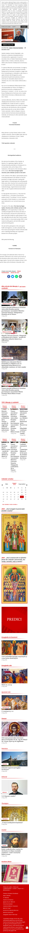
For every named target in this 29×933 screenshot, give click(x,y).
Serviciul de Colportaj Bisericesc (10, 910)
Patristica (5, 748)
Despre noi (20, 888)
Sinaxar (4, 718)
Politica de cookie (7, 887)
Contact (15, 888)
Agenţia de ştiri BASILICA (9, 902)
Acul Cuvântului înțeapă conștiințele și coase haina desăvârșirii (14, 657)
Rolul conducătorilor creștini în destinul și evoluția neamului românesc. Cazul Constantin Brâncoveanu (12, 851)
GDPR (13, 26)
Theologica (5, 803)
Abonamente (6, 890)
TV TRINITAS (6, 897)
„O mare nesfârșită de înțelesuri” (12, 823)
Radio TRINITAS (6, 895)
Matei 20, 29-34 (7, 685)
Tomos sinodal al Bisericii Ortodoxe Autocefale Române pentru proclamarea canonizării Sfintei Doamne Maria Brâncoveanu (14, 391)
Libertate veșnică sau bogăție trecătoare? (11, 769)
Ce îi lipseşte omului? (9, 796)
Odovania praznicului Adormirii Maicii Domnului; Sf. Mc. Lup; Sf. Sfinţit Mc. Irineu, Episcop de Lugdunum (14, 739)
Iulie (6, 484)
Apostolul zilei (6, 692)
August (14, 484)
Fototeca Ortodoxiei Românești (10, 893)
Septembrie (22, 484)
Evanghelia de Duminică (9, 637)
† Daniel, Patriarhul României (16, 48)
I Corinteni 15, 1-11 (7, 711)
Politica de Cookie (6, 26)
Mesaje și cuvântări (6, 40)
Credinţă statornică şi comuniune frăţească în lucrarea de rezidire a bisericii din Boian (23, 451)
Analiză (4, 830)
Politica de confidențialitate (10, 887)
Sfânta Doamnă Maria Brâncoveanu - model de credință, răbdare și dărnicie (5, 450)
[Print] (20, 276)
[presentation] (1, 484)
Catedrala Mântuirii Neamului (10, 906)
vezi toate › (22, 286)
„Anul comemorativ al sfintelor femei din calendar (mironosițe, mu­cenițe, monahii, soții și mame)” (14, 559)
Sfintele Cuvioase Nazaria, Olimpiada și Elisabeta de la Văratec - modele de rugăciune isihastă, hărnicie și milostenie (14, 338)
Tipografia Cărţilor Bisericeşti (10, 914)
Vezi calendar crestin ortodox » (10, 504)
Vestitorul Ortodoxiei (8, 899)
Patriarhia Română (7, 904)
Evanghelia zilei (7, 665)
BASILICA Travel (7, 908)
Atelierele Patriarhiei (8, 912)
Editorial (4, 777)
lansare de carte (15, 272)
